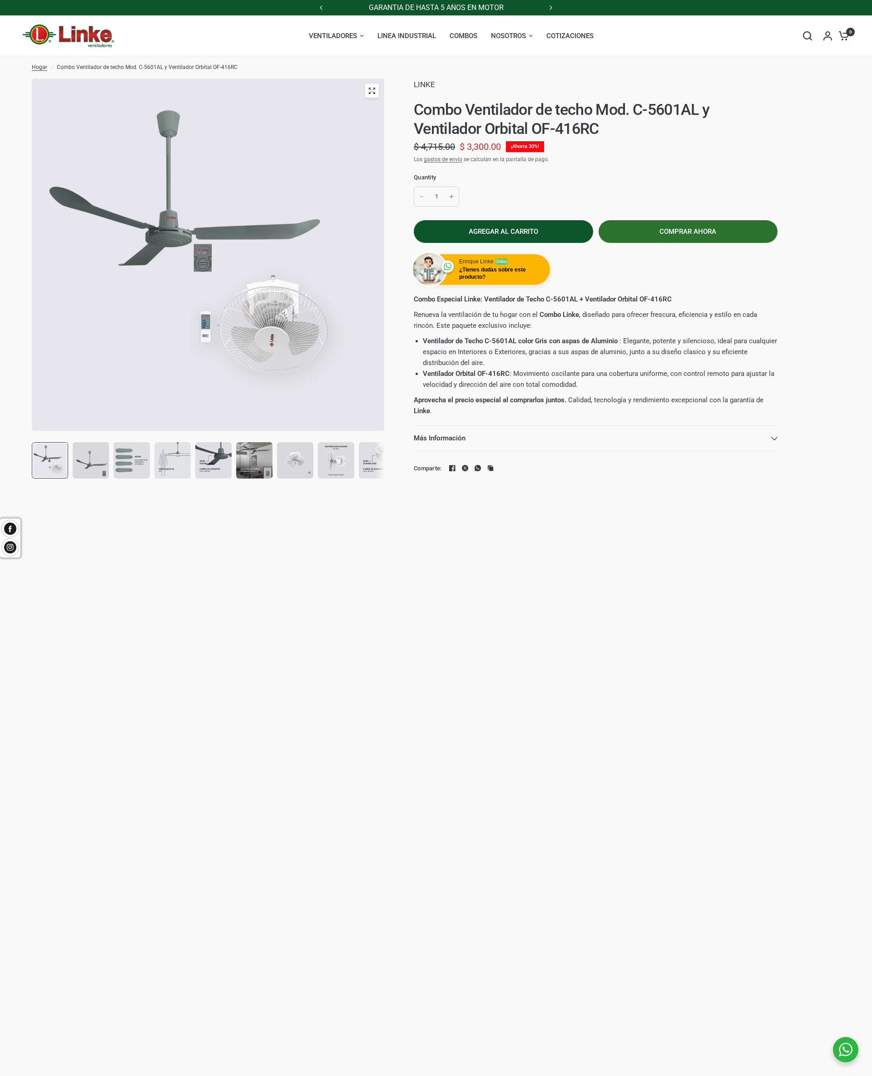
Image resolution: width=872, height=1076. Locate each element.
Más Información (440, 438)
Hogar (39, 67)
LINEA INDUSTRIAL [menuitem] (406, 36)
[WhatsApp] (477, 468)
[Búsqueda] (807, 35)
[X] (465, 468)
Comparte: (427, 468)
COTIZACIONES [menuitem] (570, 36)
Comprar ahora (687, 231)
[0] (841, 35)
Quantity (425, 177)
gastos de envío (443, 159)
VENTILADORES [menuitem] (333, 36)
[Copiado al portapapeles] (490, 468)
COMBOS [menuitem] (463, 36)
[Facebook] (452, 468)
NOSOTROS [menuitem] (508, 36)
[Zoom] (372, 91)
